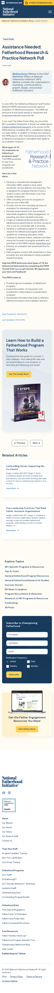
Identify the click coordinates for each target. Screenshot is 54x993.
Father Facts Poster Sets (13, 918)
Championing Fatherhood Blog (16, 944)
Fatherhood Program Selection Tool (18, 940)
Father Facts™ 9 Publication (14, 914)
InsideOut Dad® (9, 888)
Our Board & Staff (10, 836)
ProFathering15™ (9, 879)
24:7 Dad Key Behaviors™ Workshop (18, 884)
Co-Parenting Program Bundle (15, 897)
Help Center (7, 949)
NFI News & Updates (16, 589)
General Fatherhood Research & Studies (27, 580)
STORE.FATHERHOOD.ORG (40, 3)
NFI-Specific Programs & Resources (24, 566)
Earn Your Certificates (12, 858)
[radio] (16, 662)
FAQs (4, 976)
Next (35, 443)
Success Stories (14, 584)
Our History (7, 832)
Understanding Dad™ (11, 892)
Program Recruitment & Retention (23, 593)
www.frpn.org (43, 243)
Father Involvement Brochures (15, 923)
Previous (21, 443)
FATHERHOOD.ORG (14, 3)
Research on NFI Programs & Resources (26, 598)
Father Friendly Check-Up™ (14, 936)
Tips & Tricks (8, 39)
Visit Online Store (27, 729)
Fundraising (11, 602)
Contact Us (7, 840)
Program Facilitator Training (14, 853)
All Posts (9, 607)
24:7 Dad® (7, 875)
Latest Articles (41, 21)
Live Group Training (11, 862)
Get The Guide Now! (19, 374)
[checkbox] (27, 664)
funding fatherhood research (16, 127)
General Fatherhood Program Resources (27, 575)
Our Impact (7, 827)
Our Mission (7, 823)
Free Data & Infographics (13, 910)
